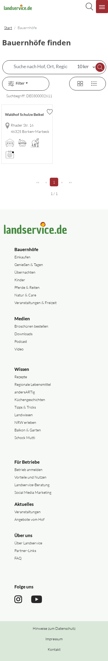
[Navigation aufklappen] (102, 6)
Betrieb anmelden (28, 469)
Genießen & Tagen (28, 264)
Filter (20, 83)
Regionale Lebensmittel (32, 384)
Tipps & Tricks (25, 407)
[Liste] (92, 83)
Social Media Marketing (32, 492)
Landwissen (23, 415)
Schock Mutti (24, 437)
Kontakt (54, 649)
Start (8, 27)
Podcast (20, 341)
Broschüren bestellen (31, 326)
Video (19, 349)
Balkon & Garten (27, 430)
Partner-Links (25, 550)
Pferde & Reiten (27, 287)
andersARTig (24, 392)
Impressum (54, 639)
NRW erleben (25, 422)
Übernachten (24, 272)
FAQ (17, 558)
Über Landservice (28, 543)
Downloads (23, 334)
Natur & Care (25, 295)
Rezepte (20, 377)
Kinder (19, 280)
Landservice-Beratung (32, 485)
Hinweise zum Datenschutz (54, 628)
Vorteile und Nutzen (30, 477)
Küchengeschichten (29, 399)
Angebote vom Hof (29, 519)
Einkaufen (22, 257)
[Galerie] (77, 83)
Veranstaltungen (27, 512)
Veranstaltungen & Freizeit (35, 302)
